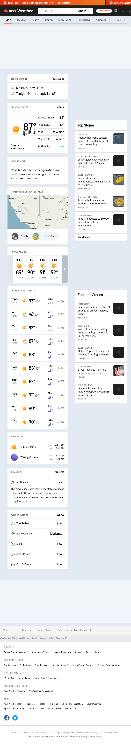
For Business (10, 665)
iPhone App (9, 678)
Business (30, 704)
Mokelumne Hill (83, 630)
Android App (24, 678)
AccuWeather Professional (41, 691)
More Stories (84, 237)
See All (60, 515)
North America (23, 630)
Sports (31, 708)
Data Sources (95, 736)
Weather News (54, 708)
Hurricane (53, 704)
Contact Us (100, 652)
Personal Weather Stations (110, 665)
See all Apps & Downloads (46, 678)
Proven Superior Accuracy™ (16, 652)
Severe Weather (94, 704)
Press (88, 652)
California (62, 630)
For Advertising (42, 665)
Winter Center (71, 708)
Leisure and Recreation (72, 704)
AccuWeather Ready (13, 704)
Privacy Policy (48, 736)
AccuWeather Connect (83, 665)
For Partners (25, 665)
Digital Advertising (62, 652)
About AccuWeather (41, 652)
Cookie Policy (62, 736)
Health (42, 704)
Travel (41, 708)
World (6, 630)
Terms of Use (34, 736)
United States (44, 630)
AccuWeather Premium (14, 691)
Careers (78, 652)
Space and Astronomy (14, 708)
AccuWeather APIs (61, 665)
